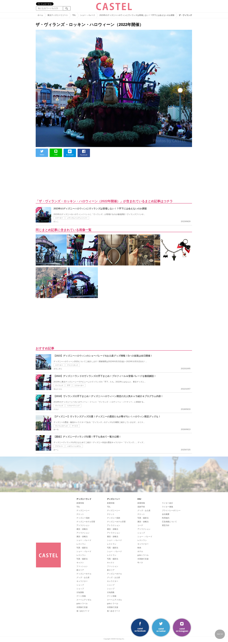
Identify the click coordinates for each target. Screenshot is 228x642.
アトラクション (82, 525)
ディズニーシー (82, 510)
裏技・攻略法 (82, 529)
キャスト (80, 563)
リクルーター (79, 385)
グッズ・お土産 (82, 577)
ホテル (140, 551)
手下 (68, 385)
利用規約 (165, 518)
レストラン (81, 544)
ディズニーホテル (83, 574)
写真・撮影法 (82, 548)
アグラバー (59, 446)
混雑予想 (141, 507)
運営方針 (165, 525)
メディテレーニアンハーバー (77, 218)
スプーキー (59, 218)
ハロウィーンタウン (74, 446)
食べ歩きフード (82, 611)
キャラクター (82, 581)
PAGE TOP (220, 634)
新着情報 (80, 503)
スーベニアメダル (83, 600)
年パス (140, 563)
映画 (139, 548)
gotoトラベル (82, 603)
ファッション (82, 566)
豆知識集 (80, 592)
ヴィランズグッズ (61, 426)
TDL (78, 507)
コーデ (140, 525)
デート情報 (81, 596)
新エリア (80, 570)
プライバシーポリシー (171, 510)
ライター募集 (167, 507)
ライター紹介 (167, 503)
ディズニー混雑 (82, 518)
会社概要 (165, 514)
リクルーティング (73, 405)
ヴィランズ (59, 385)
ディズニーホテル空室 (85, 522)
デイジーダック (72, 365)
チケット (80, 514)
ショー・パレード (83, 540)
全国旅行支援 (82, 607)
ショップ (80, 585)
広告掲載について (169, 522)
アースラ (75, 426)
